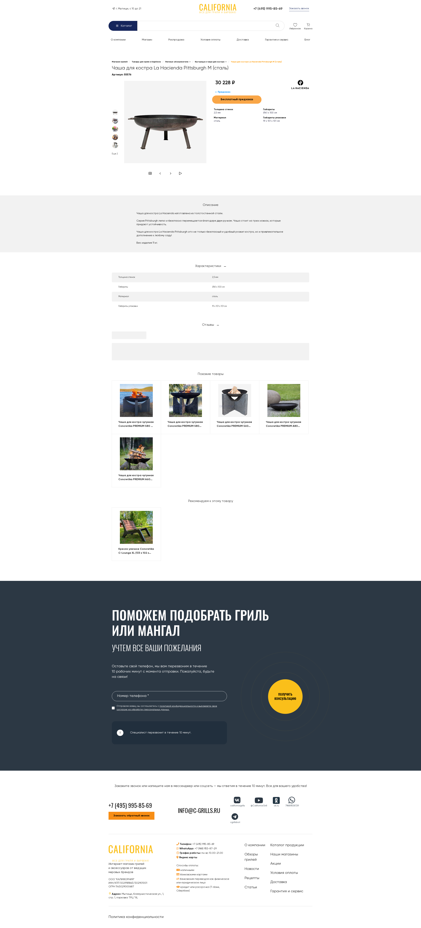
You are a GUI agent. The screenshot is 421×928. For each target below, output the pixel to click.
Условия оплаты (284, 873)
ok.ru (276, 806)
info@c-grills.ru (199, 810)
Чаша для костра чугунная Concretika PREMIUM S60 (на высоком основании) (234, 424)
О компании (255, 845)
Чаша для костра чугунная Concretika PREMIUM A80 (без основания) (283, 424)
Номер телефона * (133, 696)
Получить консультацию (285, 696)
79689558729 (292, 806)
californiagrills (237, 806)
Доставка (278, 882)
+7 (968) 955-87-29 (206, 848)
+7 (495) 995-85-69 (203, 844)
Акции (275, 863)
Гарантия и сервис (286, 891)
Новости (252, 869)
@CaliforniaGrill (259, 806)
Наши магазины (284, 854)
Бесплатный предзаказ (237, 99)
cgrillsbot (235, 822)
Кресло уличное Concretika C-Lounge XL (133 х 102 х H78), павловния (136, 551)
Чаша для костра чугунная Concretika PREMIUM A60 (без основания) (136, 477)
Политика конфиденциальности (136, 917)
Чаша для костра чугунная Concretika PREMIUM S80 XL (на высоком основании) (136, 424)
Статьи (251, 887)
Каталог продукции (287, 845)
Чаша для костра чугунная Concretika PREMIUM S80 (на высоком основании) (185, 424)
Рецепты (252, 878)
